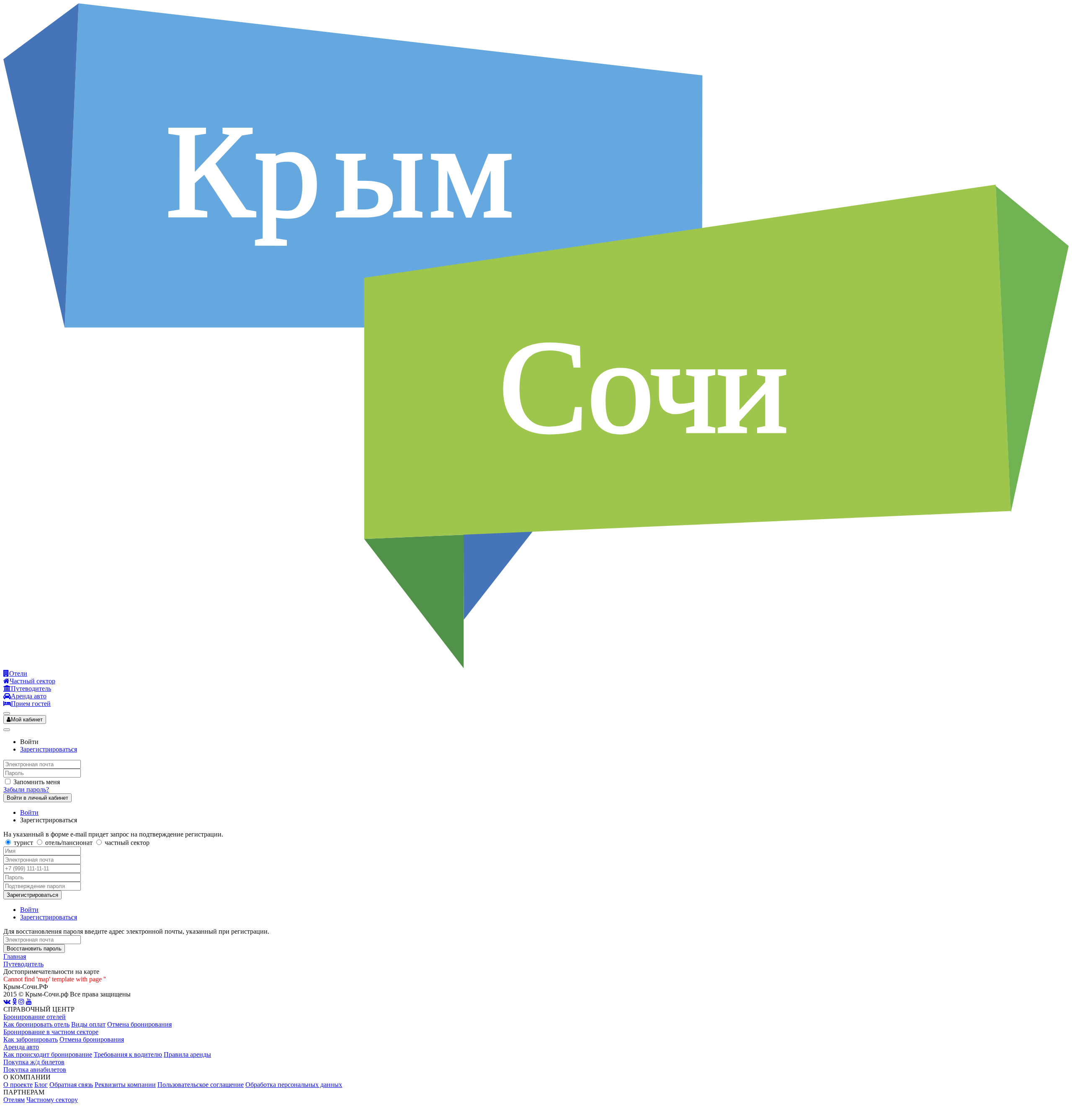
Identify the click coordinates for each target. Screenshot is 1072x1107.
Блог (41, 1084)
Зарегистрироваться (48, 749)
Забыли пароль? (26, 789)
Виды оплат (88, 1024)
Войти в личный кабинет (37, 798)
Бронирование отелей (34, 1016)
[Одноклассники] (14, 1001)
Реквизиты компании (125, 1084)
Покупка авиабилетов (34, 1069)
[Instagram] (21, 1001)
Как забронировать (30, 1039)
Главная (14, 956)
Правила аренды (187, 1054)
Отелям (14, 1099)
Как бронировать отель (36, 1024)
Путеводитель (23, 964)
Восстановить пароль (34, 948)
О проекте (18, 1084)
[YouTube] (29, 1001)
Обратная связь (71, 1084)
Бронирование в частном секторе (50, 1031)
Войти (29, 812)
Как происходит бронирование (47, 1054)
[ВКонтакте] (6, 1001)
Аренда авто (21, 1046)
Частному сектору (52, 1099)
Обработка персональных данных (293, 1084)
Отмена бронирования (139, 1024)
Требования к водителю (128, 1054)
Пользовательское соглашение (200, 1084)
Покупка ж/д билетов (33, 1062)
